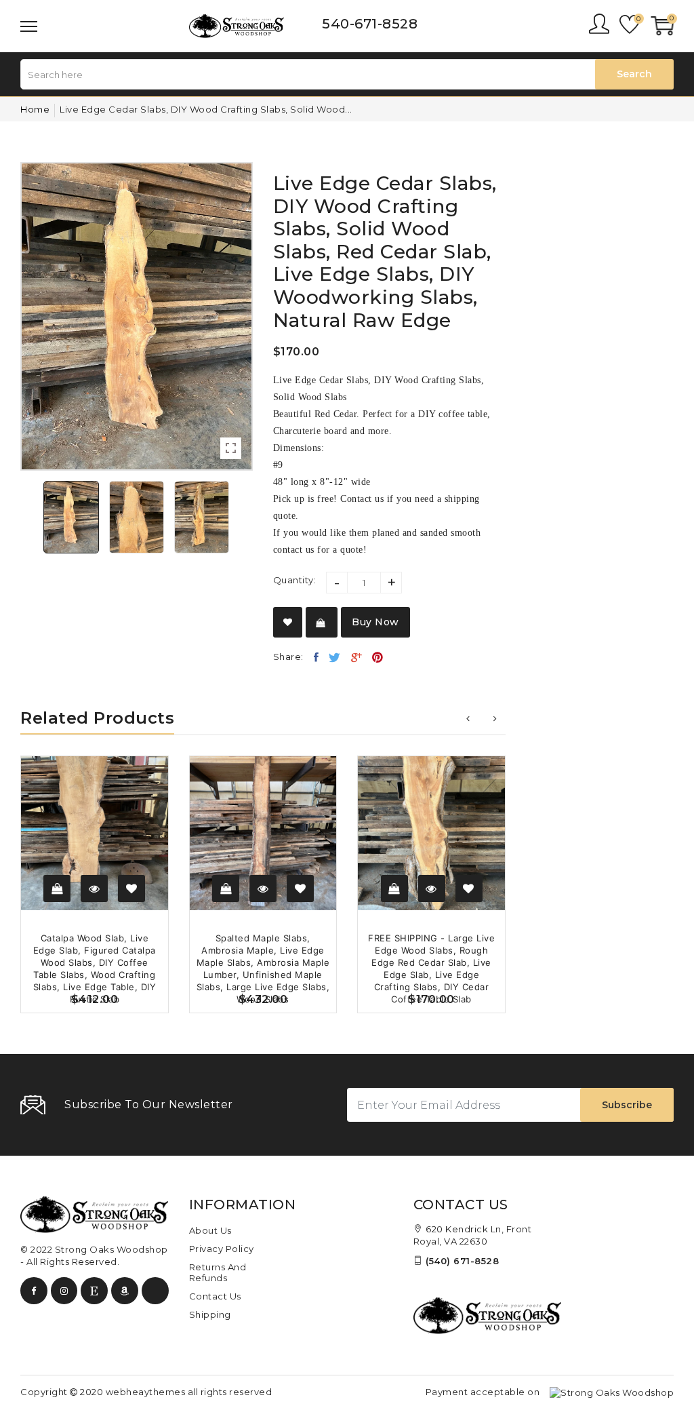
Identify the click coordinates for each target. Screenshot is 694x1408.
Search (634, 74)
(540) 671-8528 (462, 1260)
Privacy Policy (221, 1248)
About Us (210, 1230)
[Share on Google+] (357, 657)
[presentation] (468, 718)
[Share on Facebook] (316, 657)
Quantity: (295, 579)
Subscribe (627, 1105)
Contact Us (215, 1296)
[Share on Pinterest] (378, 657)
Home (34, 109)
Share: (288, 656)
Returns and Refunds (218, 1272)
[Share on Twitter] (335, 657)
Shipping (210, 1314)
